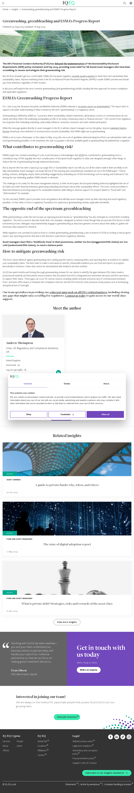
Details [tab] (67, 384)
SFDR (81, 155)
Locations (42, 746)
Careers (41, 755)
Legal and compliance (82, 746)
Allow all (105, 414)
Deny (28, 414)
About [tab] (106, 384)
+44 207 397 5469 (14, 369)
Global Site (42, 741)
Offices (6, 750)
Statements (70, 784)
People (20, 741)
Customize (65, 414)
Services (6, 741)
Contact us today (75, 295)
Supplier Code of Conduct (84, 763)
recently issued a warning (83, 76)
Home (5, 9)
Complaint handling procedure (117, 784)
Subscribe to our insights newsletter (104, 772)
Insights (15, 9)
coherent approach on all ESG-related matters (78, 292)
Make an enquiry (88, 669)
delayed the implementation (70, 63)
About (5, 746)
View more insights (67, 622)
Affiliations (42, 750)
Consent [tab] (28, 384)
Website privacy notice (82, 741)
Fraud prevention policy (83, 758)
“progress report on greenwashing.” (94, 106)
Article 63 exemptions (90, 784)
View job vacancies (67, 717)
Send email (11, 365)
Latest (19, 746)
